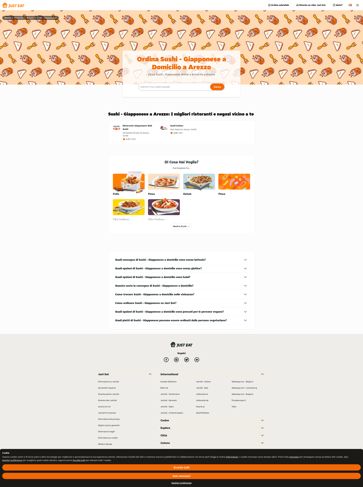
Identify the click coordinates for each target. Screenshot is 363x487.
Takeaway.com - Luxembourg (244, 388)
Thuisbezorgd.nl (239, 400)
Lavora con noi (104, 406)
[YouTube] (197, 360)
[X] (186, 360)
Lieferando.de (202, 400)
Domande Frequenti (107, 388)
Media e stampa (105, 444)
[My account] (357, 5)
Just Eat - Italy (202, 388)
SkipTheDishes (202, 413)
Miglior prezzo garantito (109, 425)
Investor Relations (168, 381)
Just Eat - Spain (167, 406)
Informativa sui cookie (108, 437)
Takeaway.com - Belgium (242, 381)
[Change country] (350, 5)
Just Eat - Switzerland (170, 394)
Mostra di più (180, 226)
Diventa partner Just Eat (108, 394)
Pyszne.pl (200, 406)
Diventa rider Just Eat (107, 400)
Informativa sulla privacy (109, 419)
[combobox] (173, 87)
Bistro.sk (164, 388)
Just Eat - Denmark (169, 400)
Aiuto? (339, 5)
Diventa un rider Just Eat (312, 5)
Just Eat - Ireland (203, 381)
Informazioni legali (106, 431)
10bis (234, 406)
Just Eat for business (107, 413)
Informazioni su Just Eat (108, 381)
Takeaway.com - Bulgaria (242, 394)
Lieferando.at (202, 394)
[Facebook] (166, 360)
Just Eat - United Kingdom (172, 413)
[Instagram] (176, 360)
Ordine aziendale (280, 5)
